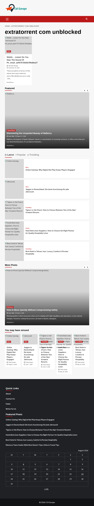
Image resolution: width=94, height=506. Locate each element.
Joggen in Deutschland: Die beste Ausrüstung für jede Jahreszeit (32, 425)
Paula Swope (12, 362)
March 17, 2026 (21, 136)
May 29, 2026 (81, 364)
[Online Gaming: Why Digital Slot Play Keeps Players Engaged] (11, 160)
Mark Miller (11, 136)
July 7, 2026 (29, 364)
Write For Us (11, 409)
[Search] (86, 19)
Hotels (27, 228)
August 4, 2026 (12, 364)
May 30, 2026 (64, 371)
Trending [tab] (34, 154)
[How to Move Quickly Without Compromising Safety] (47, 297)
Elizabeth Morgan (13, 65)
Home (8, 404)
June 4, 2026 (46, 367)
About (8, 394)
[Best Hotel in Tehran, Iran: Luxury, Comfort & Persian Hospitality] (14, 246)
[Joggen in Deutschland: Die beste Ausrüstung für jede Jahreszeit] (10, 181)
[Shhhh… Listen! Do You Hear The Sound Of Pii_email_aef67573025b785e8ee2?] (18, 45)
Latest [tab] (10, 154)
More (8, 51)
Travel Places (11, 130)
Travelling (28, 207)
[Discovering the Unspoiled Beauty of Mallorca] (47, 120)
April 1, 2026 (20, 313)
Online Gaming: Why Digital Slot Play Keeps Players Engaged (50, 170)
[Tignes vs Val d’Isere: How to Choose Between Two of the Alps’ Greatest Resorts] (14, 206)
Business (10, 307)
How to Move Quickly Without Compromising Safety (32, 310)
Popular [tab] (21, 154)
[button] (7, 19)
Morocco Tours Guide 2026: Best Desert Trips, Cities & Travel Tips (32, 445)
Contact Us (10, 399)
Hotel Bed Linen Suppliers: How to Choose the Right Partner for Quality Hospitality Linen (63, 357)
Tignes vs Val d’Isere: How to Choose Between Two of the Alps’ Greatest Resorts (46, 354)
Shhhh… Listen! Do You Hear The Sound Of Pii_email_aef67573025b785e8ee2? (22, 60)
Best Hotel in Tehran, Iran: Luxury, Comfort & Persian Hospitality (31, 440)
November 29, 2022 (13, 68)
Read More (10, 82)
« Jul (46, 489)
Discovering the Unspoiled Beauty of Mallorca (29, 133)
